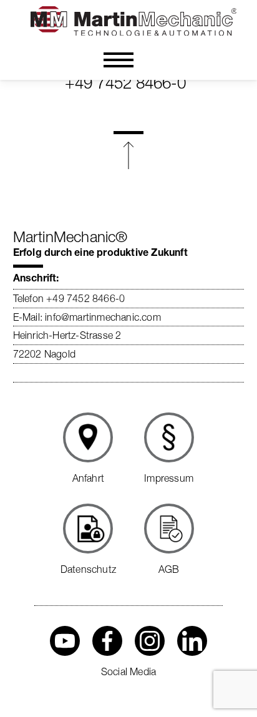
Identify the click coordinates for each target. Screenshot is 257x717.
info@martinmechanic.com (103, 317)
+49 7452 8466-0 (125, 83)
